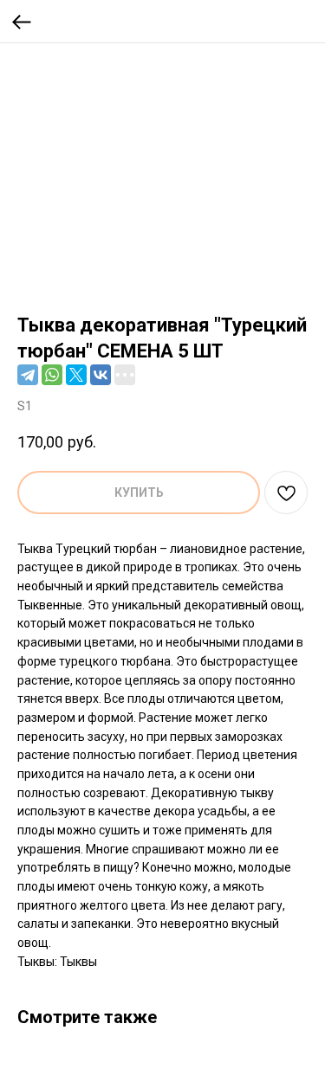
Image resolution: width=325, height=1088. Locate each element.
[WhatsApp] (52, 374)
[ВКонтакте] (100, 374)
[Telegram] (27, 374)
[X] (76, 374)
